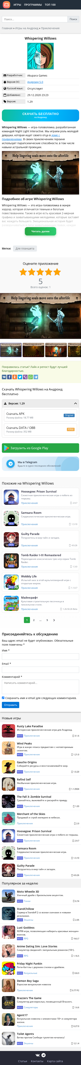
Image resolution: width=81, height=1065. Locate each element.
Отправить (10, 704)
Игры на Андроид (26, 28)
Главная (7, 28)
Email (5, 663)
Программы (33, 4)
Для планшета (25, 248)
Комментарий (11, 677)
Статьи (22, 1061)
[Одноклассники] (14, 377)
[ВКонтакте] (4, 377)
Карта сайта (55, 1061)
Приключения (50, 28)
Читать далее (40, 231)
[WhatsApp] (30, 377)
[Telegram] (36, 377)
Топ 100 (50, 4)
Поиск (73, 19)
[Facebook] (9, 377)
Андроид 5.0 (35, 82)
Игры (17, 4)
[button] (34, 350)
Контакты (37, 1061)
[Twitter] (20, 377)
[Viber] (25, 377)
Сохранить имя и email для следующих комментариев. (41, 698)
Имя (4, 650)
